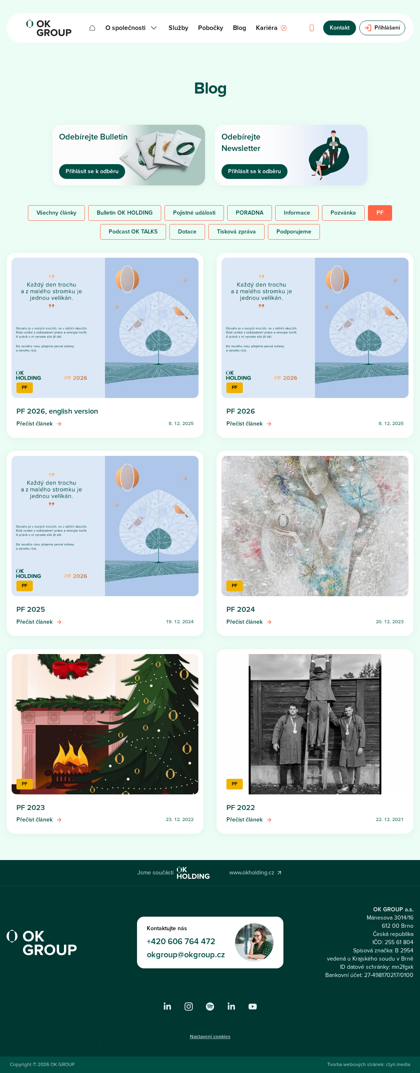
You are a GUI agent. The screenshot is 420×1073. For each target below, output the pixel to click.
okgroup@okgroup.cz (186, 955)
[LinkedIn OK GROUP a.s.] (167, 1006)
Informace (297, 212)
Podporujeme (293, 231)
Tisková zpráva (236, 231)
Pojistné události (194, 212)
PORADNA (249, 212)
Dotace (187, 231)
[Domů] (92, 28)
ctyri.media (398, 1065)
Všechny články (56, 212)
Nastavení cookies (210, 1037)
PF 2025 (30, 609)
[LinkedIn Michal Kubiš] (231, 1006)
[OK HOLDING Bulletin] (210, 1006)
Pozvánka (343, 212)
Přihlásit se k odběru (92, 171)
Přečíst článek (34, 423)
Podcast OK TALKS (133, 231)
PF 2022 (240, 807)
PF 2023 (30, 807)
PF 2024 (240, 609)
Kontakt (339, 27)
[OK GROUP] (48, 28)
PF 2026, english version (57, 411)
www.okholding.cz (251, 872)
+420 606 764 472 (181, 942)
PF (380, 212)
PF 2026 (240, 411)
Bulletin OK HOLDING (125, 212)
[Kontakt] (312, 28)
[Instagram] (188, 1006)
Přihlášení (387, 27)
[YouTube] (252, 1006)
